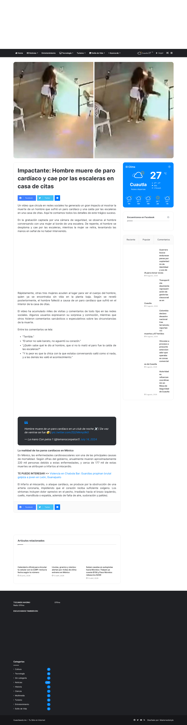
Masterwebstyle (167, 720)
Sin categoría (21, 678)
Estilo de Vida (97, 53)
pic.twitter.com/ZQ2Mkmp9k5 (70, 432)
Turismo (80, 53)
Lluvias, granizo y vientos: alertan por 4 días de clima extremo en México (64, 569)
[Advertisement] (121, 22)
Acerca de (114, 53)
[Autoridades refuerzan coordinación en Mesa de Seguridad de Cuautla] (142, 380)
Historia (18, 687)
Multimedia (20, 695)
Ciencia (18, 691)
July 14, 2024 (88, 439)
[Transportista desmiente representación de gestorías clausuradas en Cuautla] (142, 289)
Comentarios (163, 239)
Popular (146, 239)
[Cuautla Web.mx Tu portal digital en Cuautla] (38, 24)
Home (20, 53)
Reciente (131, 239)
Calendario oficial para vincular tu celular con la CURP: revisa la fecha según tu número (32, 569)
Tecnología (66, 53)
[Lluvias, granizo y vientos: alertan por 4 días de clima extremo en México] (67, 555)
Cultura (18, 669)
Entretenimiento (49, 53)
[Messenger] (57, 198)
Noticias (32, 53)
